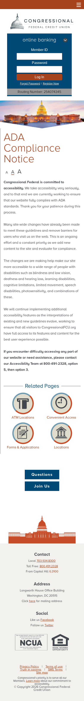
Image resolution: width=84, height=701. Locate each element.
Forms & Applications (23, 447)
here (32, 601)
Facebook (47, 620)
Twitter (49, 625)
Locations (61, 447)
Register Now (51, 83)
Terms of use (54, 666)
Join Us (42, 486)
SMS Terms (55, 669)
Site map (42, 672)
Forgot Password (30, 83)
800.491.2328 (49, 566)
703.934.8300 (46, 561)
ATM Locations (23, 417)
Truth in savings (30, 669)
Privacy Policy (29, 666)
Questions (42, 474)
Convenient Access (61, 417)
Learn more (33, 681)
